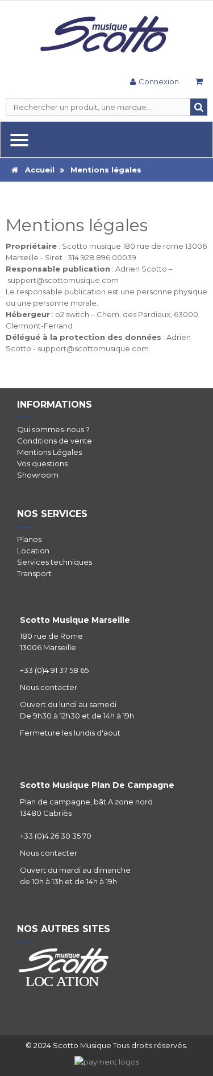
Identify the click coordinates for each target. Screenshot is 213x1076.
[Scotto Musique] (106, 35)
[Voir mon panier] (199, 83)
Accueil (36, 169)
